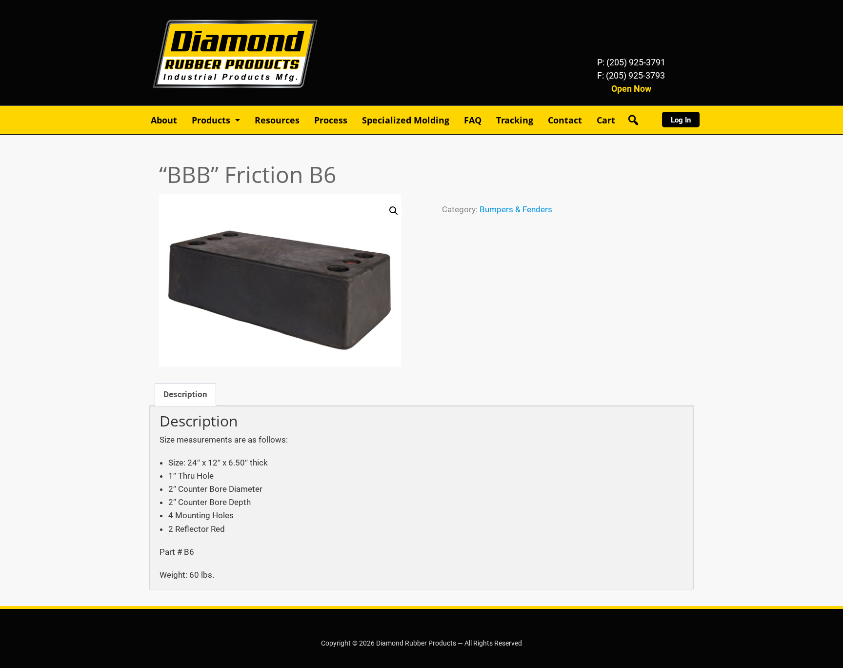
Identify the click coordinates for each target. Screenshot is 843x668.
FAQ (473, 120)
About (164, 120)
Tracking (514, 120)
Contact (565, 120)
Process (330, 120)
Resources (277, 120)
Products (211, 120)
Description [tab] (185, 394)
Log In (681, 120)
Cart (606, 120)
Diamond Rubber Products (200, 14)
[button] (393, 211)
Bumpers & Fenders (516, 209)
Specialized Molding (405, 120)
